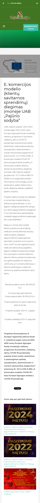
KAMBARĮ (30, 27)
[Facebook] (3, 3)
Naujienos (21, 72)
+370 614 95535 (15, 3)
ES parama (14, 72)
